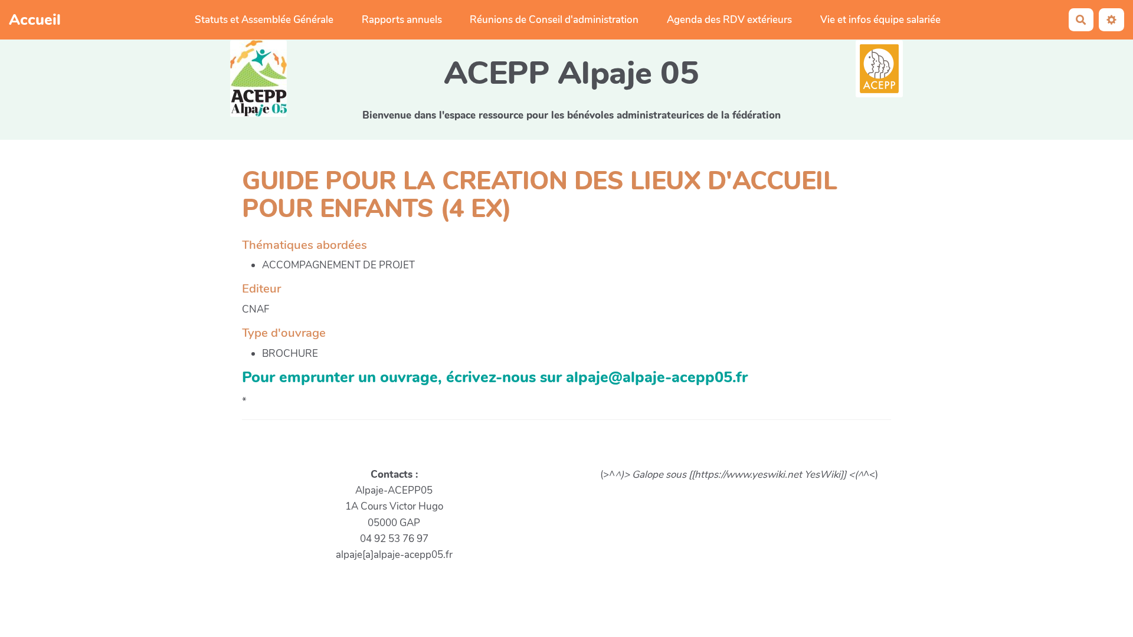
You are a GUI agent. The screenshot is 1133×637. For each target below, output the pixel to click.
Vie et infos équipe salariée (880, 20)
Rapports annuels (402, 20)
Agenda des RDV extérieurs (729, 20)
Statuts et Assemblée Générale (264, 20)
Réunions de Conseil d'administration (554, 20)
